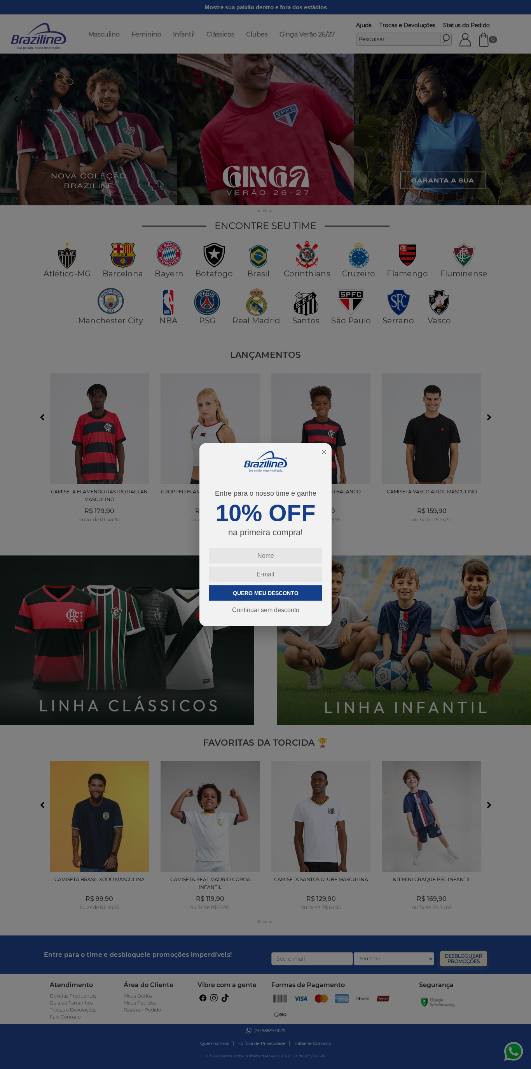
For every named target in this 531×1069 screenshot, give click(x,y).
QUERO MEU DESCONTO (266, 593)
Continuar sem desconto (265, 609)
